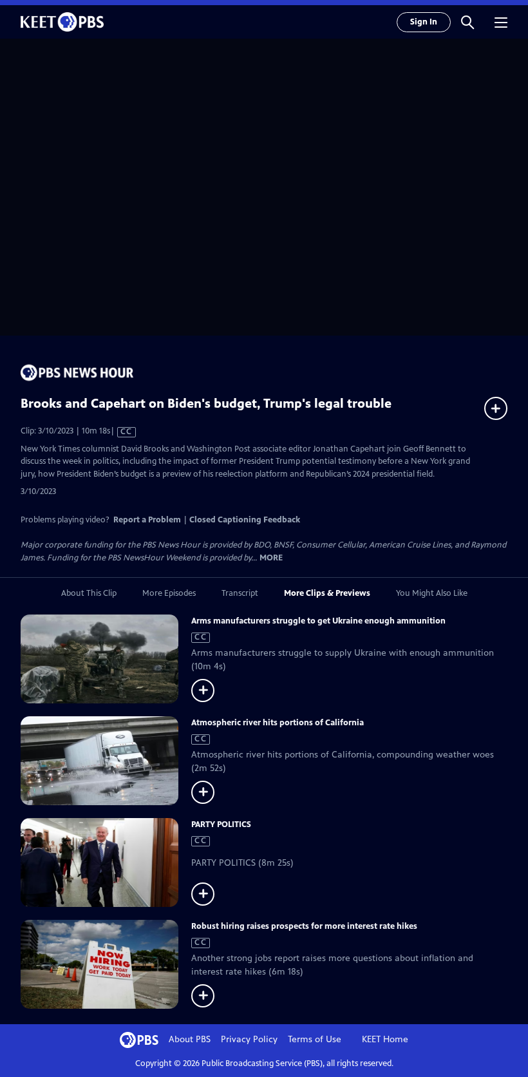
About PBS (190, 1039)
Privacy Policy (249, 1039)
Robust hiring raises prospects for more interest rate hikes (304, 926)
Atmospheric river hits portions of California (277, 723)
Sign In (423, 22)
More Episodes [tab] (169, 593)
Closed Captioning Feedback (244, 520)
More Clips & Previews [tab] (327, 593)
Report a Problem (147, 520)
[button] (467, 22)
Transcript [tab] (240, 593)
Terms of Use (314, 1039)
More (271, 558)
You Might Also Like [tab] (431, 593)
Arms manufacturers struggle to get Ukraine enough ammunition (318, 621)
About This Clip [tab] (89, 593)
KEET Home (385, 1039)
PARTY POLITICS (221, 824)
